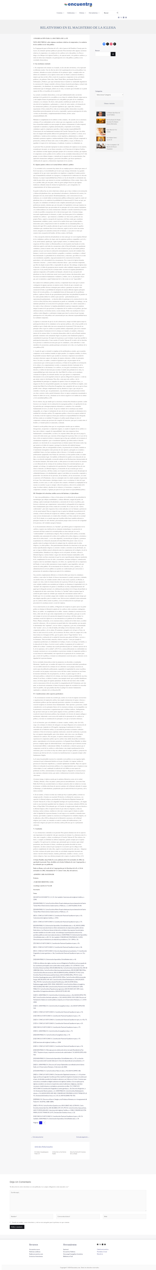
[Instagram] (126, 17)
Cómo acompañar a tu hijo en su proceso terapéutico (113, 147)
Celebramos (71, 13)
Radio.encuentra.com (36, 1254)
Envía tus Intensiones (36, 1256)
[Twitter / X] (100, 1244)
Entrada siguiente (82, 1137)
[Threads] (123, 17)
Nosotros (100, 1254)
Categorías (98, 91)
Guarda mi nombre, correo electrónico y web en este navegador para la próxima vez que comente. (41, 1222)
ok (113, 54)
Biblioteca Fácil (68, 1256)
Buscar (97, 50)
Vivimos (81, 13)
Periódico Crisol (102, 1252)
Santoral (65, 1249)
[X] (121, 17)
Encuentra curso (34, 1249)
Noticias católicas (34, 1252)
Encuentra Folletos (69, 1252)
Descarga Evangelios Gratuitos (73, 1254)
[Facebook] (118, 17)
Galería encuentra (102, 1249)
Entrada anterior (37, 1137)
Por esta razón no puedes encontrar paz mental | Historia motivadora (113, 122)
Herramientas (93, 13)
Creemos (59, 13)
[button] (63, 13)
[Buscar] (117, 13)
